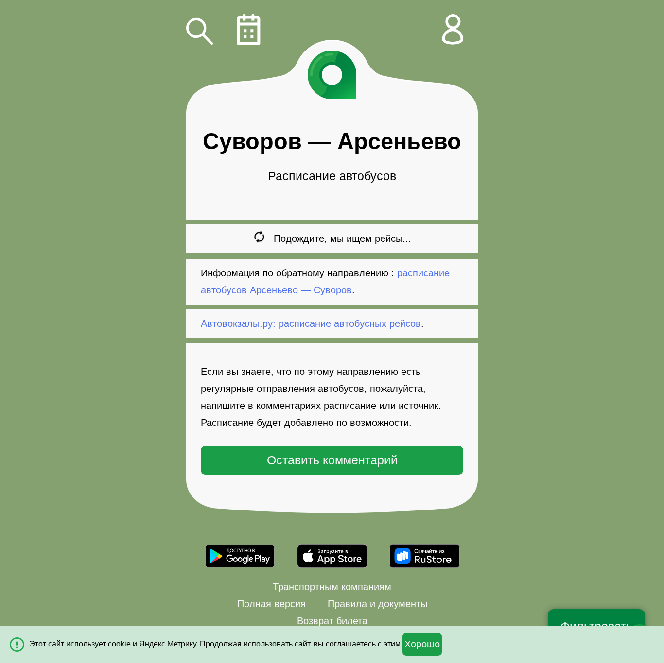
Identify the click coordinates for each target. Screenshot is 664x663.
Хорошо (422, 644)
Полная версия (271, 603)
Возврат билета (332, 620)
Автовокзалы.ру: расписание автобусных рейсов (311, 323)
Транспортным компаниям (332, 586)
